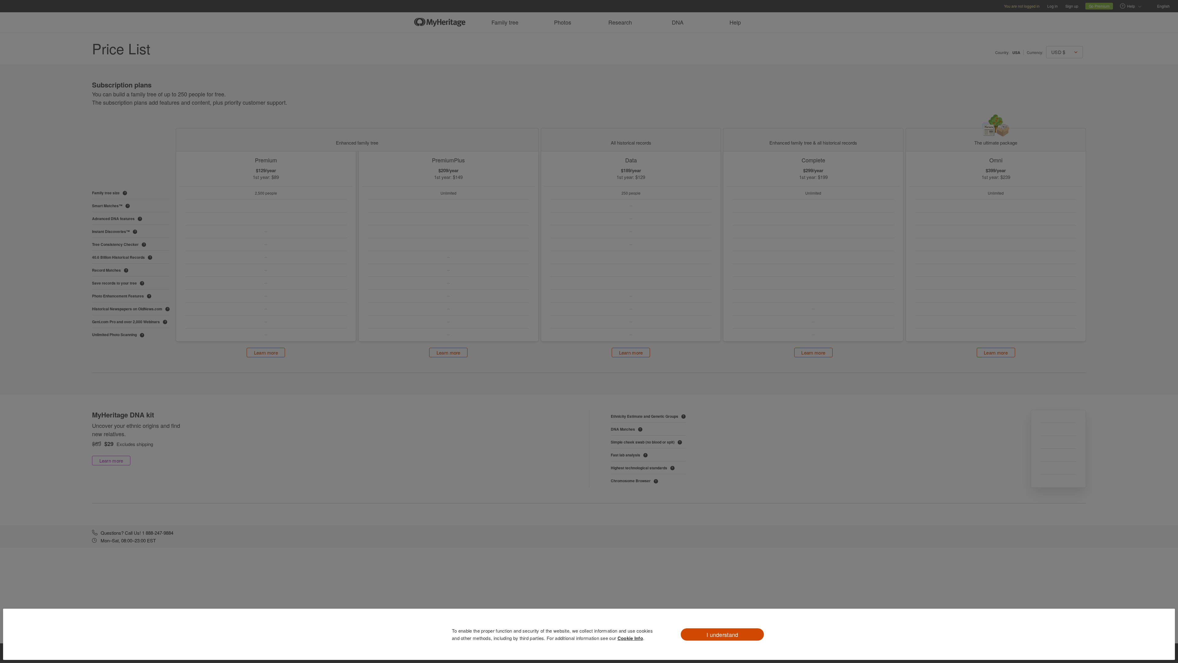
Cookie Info (630, 638)
